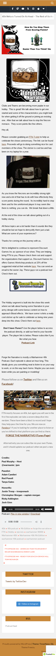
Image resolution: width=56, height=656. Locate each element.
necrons (20, 532)
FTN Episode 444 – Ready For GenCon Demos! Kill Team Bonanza (27, 557)
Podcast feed (11, 626)
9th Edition (26, 528)
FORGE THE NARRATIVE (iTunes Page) (28, 435)
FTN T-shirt (34, 137)
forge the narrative (41, 528)
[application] (28, 509)
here (4, 144)
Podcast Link (28, 342)
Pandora (6, 427)
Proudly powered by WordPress (16, 644)
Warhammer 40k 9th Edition (32, 535)
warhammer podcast (35, 539)
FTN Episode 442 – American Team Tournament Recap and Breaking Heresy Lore (26, 550)
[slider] (49, 509)
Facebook (7, 383)
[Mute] (42, 509)
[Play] (5, 509)
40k (3, 528)
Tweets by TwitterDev (15, 581)
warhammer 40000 (34, 532)
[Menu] (4, 3)
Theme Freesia (27, 647)
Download (35, 514)
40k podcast (12, 528)
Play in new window (20, 514)
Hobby (11, 532)
